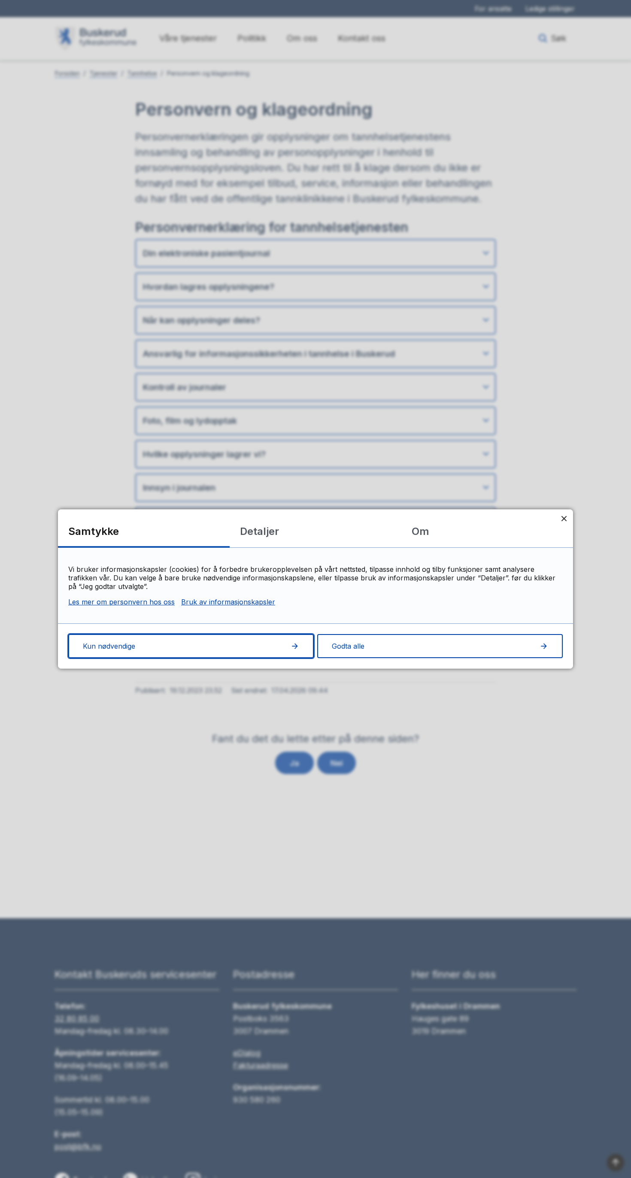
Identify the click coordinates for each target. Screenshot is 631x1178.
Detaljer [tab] (259, 531)
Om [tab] (420, 531)
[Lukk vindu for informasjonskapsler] (564, 518)
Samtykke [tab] (93, 531)
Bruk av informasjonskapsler (228, 602)
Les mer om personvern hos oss (121, 602)
